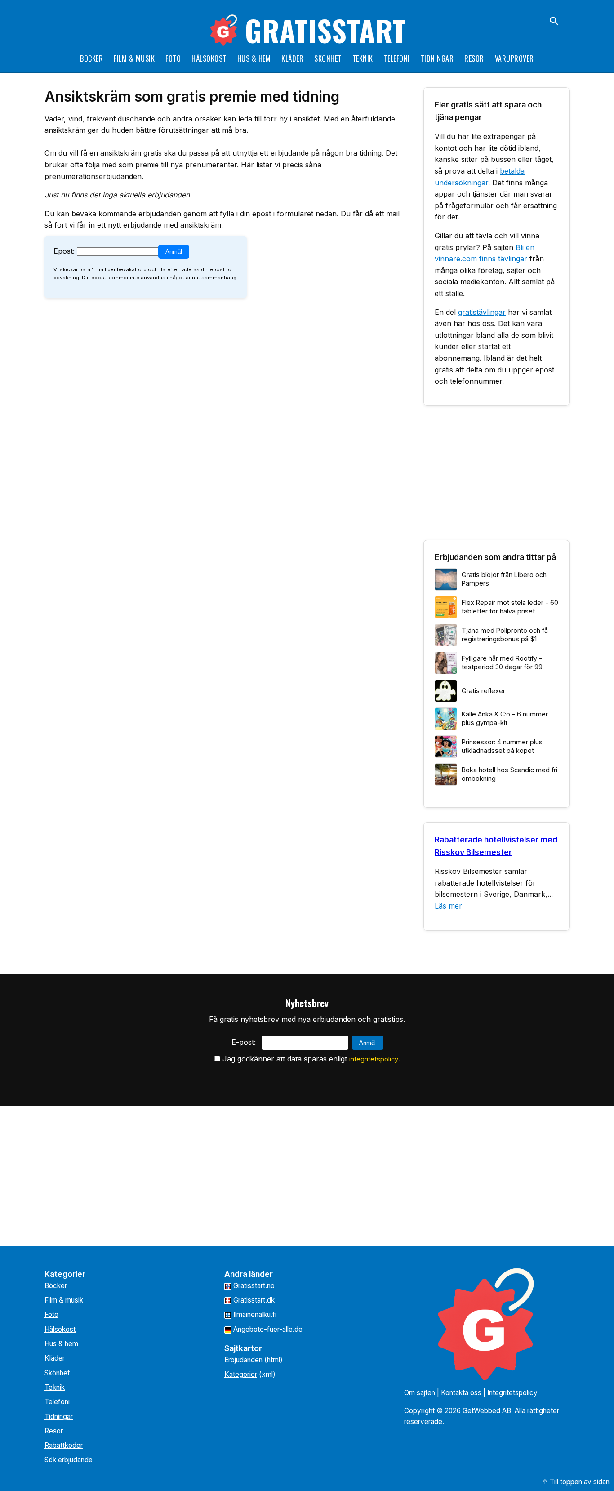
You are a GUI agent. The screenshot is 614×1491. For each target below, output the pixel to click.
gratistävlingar (482, 312)
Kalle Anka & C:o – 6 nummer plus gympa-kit (505, 718)
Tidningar (437, 58)
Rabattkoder (63, 1445)
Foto (173, 58)
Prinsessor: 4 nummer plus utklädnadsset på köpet (502, 746)
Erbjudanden (243, 1360)
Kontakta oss (461, 1392)
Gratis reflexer (483, 690)
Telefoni (397, 58)
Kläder (292, 58)
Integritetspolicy (512, 1392)
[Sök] (554, 21)
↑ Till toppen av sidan (576, 1482)
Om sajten (419, 1392)
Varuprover (514, 58)
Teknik (362, 58)
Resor (474, 58)
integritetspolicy (373, 1059)
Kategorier (240, 1374)
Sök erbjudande (68, 1459)
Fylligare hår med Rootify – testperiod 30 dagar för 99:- (504, 662)
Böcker (91, 58)
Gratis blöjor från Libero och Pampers (504, 579)
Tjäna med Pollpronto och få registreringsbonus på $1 (505, 635)
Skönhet (328, 58)
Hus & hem (254, 58)
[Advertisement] (496, 476)
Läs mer (448, 905)
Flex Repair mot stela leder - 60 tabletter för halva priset (510, 607)
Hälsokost (209, 58)
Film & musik (134, 58)
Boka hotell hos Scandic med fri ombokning (509, 774)
